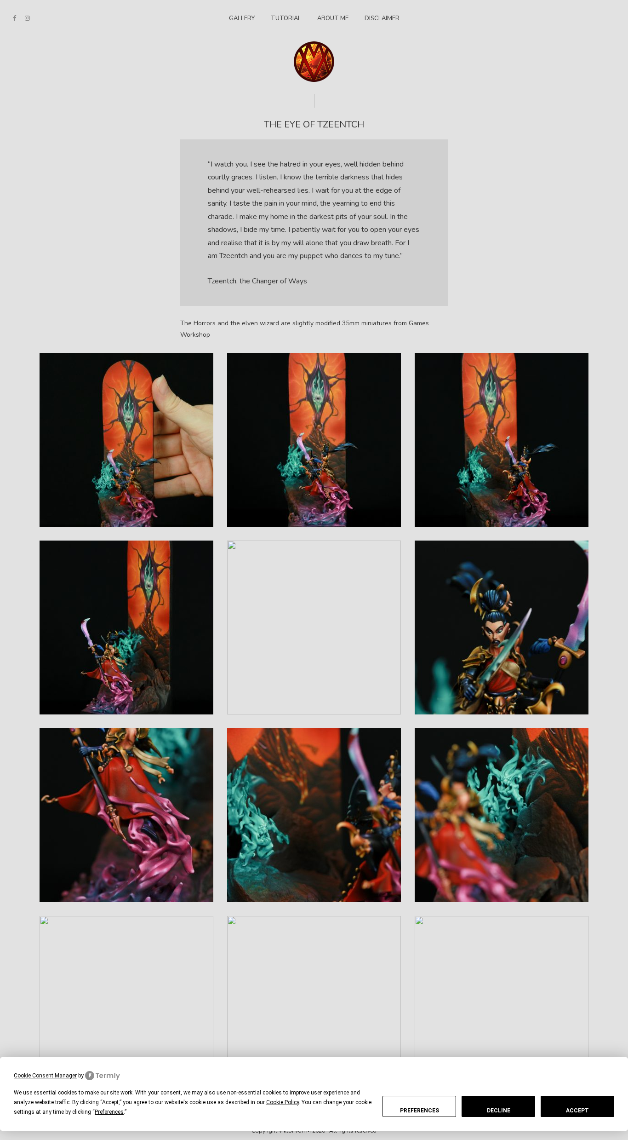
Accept (577, 1110)
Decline (498, 1110)
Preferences (419, 1110)
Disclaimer (382, 18)
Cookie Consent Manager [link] (45, 1075)
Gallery (242, 18)
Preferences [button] (109, 1112)
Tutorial (286, 18)
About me (332, 18)
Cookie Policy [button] (282, 1102)
